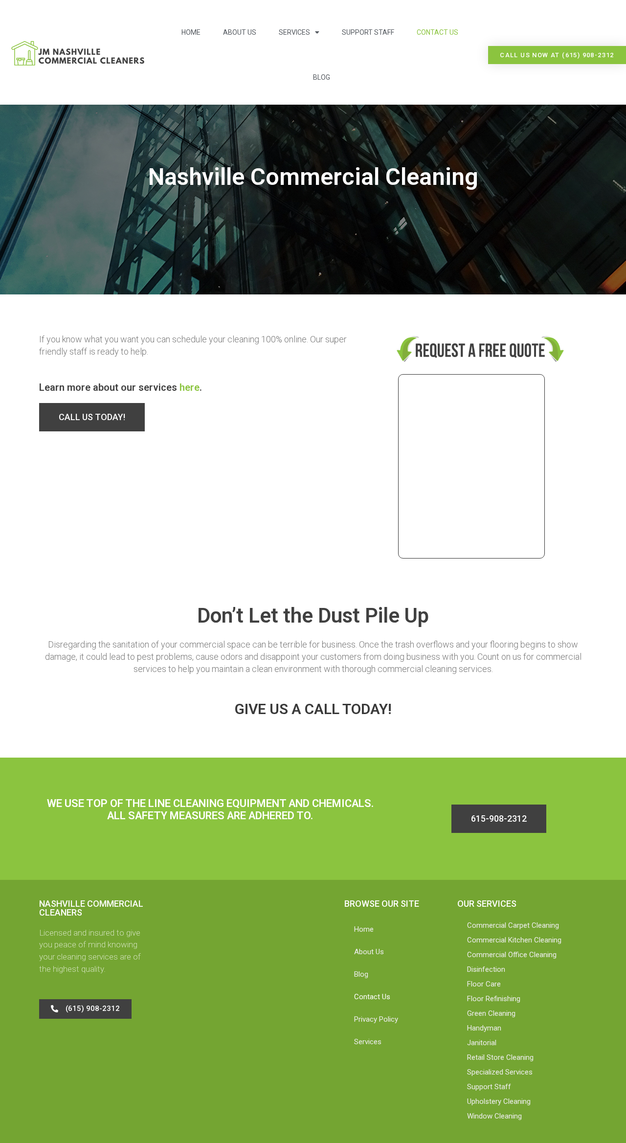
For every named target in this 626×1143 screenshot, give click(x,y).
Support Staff (368, 32)
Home (191, 32)
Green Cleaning (491, 1013)
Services (294, 32)
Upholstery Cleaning (499, 1101)
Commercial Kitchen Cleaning (514, 940)
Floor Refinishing (493, 998)
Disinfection (486, 969)
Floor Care (484, 984)
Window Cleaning (494, 1116)
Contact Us (437, 32)
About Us (239, 32)
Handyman (484, 1028)
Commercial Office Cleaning (512, 954)
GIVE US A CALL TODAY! (313, 708)
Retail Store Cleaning (500, 1057)
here (189, 387)
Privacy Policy (376, 1019)
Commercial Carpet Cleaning (513, 925)
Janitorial (481, 1042)
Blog (321, 77)
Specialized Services (500, 1072)
